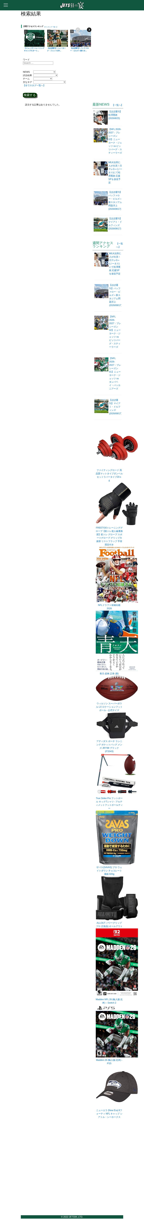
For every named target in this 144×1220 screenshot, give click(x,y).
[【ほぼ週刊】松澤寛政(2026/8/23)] (101, 117)
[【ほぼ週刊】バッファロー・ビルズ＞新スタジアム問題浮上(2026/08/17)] (101, 202)
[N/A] (117, 795)
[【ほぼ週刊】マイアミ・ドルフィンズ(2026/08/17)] (101, 225)
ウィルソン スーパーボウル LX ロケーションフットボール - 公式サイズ (109, 706)
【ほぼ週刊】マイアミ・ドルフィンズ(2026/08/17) (115, 407)
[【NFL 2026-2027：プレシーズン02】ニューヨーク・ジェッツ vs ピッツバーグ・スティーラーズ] (101, 143)
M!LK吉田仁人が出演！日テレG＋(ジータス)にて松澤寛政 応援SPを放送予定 (115, 263)
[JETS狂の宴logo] (72, 8)
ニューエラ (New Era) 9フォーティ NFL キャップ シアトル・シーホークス (109, 1113)
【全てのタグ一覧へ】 (34, 85)
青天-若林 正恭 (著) (109, 673)
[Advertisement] (114, 53)
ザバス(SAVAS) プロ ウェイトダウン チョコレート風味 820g (109, 870)
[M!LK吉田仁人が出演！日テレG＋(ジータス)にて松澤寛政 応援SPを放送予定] (101, 174)
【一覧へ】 (117, 105)
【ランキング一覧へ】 (51, 27)
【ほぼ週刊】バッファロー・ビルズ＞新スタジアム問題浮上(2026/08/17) (115, 295)
